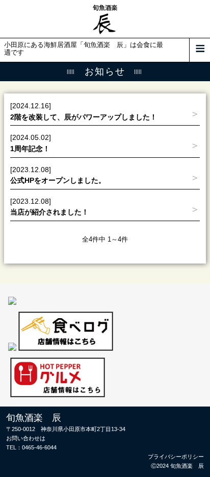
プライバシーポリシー (176, 457)
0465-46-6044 (39, 447)
